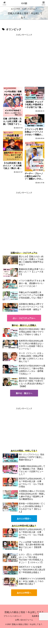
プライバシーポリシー (13, 616)
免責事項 (35, 616)
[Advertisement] (24, 60)
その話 (24, 3)
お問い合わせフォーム (24, 619)
